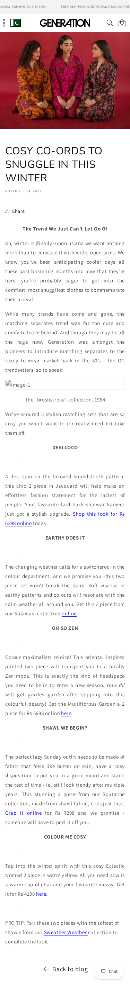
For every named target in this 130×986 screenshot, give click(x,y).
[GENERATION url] (65, 22)
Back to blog (70, 969)
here (66, 713)
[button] (110, 22)
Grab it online (23, 812)
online (69, 613)
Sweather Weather (66, 932)
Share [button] (18, 211)
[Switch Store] (15, 22)
